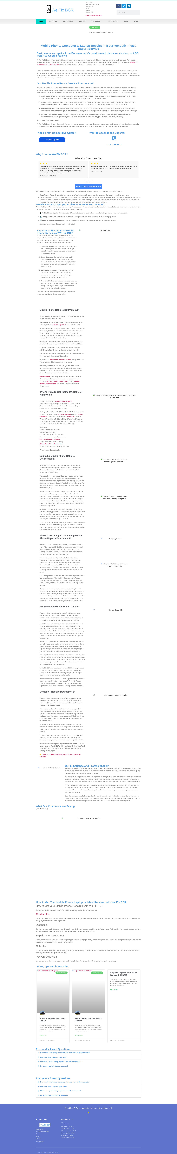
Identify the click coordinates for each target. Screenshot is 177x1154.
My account (96, 21)
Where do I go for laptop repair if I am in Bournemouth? (60, 1062)
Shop (136, 21)
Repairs (82, 21)
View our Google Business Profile (88, 186)
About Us (53, 21)
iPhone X (70, 417)
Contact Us (43, 914)
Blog (126, 21)
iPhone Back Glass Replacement (51, 444)
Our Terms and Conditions (93, 15)
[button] (118, 6)
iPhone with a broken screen (60, 360)
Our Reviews (68, 21)
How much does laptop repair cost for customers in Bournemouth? (65, 1053)
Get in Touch (112, 21)
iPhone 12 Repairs (64, 414)
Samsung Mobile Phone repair (57, 381)
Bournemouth (45, 376)
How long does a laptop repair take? (53, 1057)
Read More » (43, 1035)
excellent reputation (59, 325)
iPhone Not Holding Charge (50, 439)
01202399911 (114, 144)
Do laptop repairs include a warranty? (54, 1066)
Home (41, 21)
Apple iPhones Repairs (63, 401)
